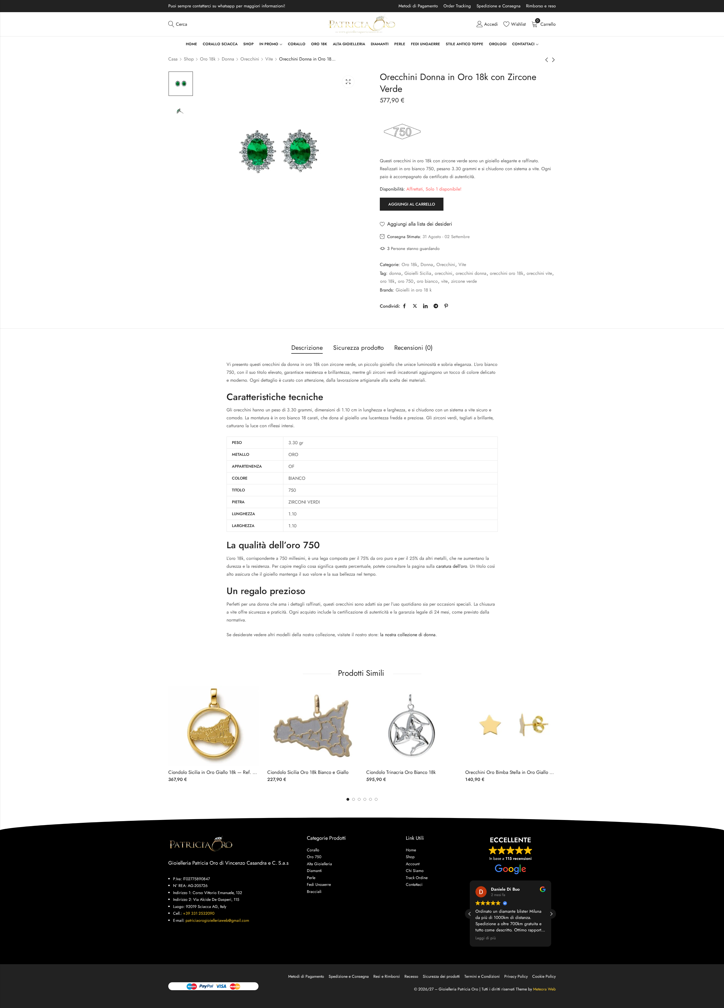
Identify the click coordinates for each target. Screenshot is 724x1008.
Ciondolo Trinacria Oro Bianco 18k (401, 772)
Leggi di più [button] (485, 938)
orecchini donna (471, 273)
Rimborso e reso (541, 6)
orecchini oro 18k (506, 273)
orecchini (443, 273)
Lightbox (348, 82)
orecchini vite (539, 273)
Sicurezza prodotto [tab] (358, 347)
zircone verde (464, 281)
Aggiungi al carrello (411, 204)
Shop (189, 59)
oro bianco (427, 281)
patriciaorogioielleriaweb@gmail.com (217, 920)
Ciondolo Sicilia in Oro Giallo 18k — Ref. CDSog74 (220, 772)
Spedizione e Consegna (498, 6)
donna (395, 273)
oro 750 (405, 281)
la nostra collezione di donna (408, 634)
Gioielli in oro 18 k (414, 290)
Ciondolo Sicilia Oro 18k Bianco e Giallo (307, 772)
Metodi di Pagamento (418, 6)
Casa (173, 59)
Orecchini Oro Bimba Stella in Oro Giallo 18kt (511, 772)
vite (444, 281)
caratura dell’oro (451, 566)
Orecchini (249, 59)
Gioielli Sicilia (417, 273)
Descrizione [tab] (307, 347)
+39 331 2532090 (198, 913)
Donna (228, 59)
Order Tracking (457, 6)
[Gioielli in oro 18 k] (402, 131)
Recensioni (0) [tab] (413, 347)
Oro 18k (208, 59)
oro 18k (387, 281)
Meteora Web (544, 989)
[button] (376, 799)
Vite (269, 59)
